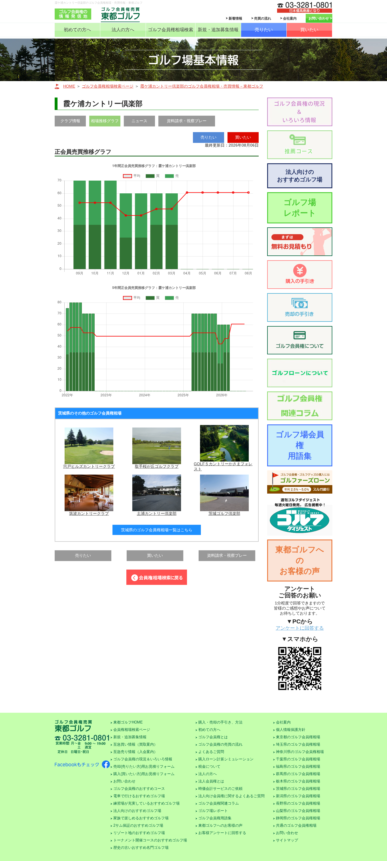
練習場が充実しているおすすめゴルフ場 (146, 803)
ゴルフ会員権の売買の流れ (220, 744)
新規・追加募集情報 (218, 29)
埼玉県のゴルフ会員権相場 (298, 744)
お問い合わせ (319, 18)
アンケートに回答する (300, 628)
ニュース (139, 121)
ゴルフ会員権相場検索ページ (107, 86)
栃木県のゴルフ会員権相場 (298, 781)
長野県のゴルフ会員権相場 (298, 803)
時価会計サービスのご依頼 (220, 788)
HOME (69, 86)
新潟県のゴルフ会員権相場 (298, 796)
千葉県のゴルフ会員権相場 (298, 759)
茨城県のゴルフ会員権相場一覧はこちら (156, 530)
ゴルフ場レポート (300, 207)
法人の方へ (123, 29)
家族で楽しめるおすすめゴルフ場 (141, 818)
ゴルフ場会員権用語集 (300, 445)
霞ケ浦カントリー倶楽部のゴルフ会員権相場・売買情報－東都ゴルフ (201, 86)
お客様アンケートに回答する (222, 833)
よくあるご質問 (211, 752)
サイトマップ (287, 840)
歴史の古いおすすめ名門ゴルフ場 (141, 847)
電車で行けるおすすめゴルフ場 (139, 796)
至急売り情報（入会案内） (135, 752)
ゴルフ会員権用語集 (214, 818)
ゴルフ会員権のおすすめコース (139, 788)
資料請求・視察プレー (187, 121)
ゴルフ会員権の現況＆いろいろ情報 (142, 759)
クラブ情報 (70, 121)
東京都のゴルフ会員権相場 (298, 737)
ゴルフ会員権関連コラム (218, 803)
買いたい (309, 29)
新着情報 (235, 18)
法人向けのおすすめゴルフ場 (299, 176)
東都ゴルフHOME (128, 722)
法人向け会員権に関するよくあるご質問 (231, 796)
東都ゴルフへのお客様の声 (299, 560)
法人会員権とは (211, 781)
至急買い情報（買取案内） (135, 744)
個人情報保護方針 (290, 729)
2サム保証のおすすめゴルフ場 (138, 825)
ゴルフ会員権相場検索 (170, 29)
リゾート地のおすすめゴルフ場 (139, 833)
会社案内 (290, 18)
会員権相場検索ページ (131, 729)
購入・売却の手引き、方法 (220, 722)
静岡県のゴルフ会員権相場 (298, 818)
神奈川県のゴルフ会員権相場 (300, 752)
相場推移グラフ (105, 121)
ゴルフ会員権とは (213, 737)
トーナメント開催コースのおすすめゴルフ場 (150, 840)
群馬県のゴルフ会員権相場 (298, 774)
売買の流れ (262, 18)
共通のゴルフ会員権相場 (296, 825)
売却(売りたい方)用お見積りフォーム (144, 766)
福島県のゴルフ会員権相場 (298, 766)
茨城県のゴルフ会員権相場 (298, 788)
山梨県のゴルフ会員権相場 (298, 811)
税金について (209, 766)
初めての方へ (77, 29)
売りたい (264, 29)
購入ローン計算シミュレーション (226, 759)
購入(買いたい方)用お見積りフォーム (144, 774)
